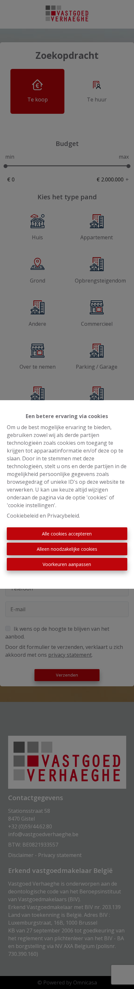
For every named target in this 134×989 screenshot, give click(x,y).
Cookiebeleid (22, 515)
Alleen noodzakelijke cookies (67, 549)
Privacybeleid (63, 515)
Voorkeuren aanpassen (67, 564)
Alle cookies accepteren (67, 534)
